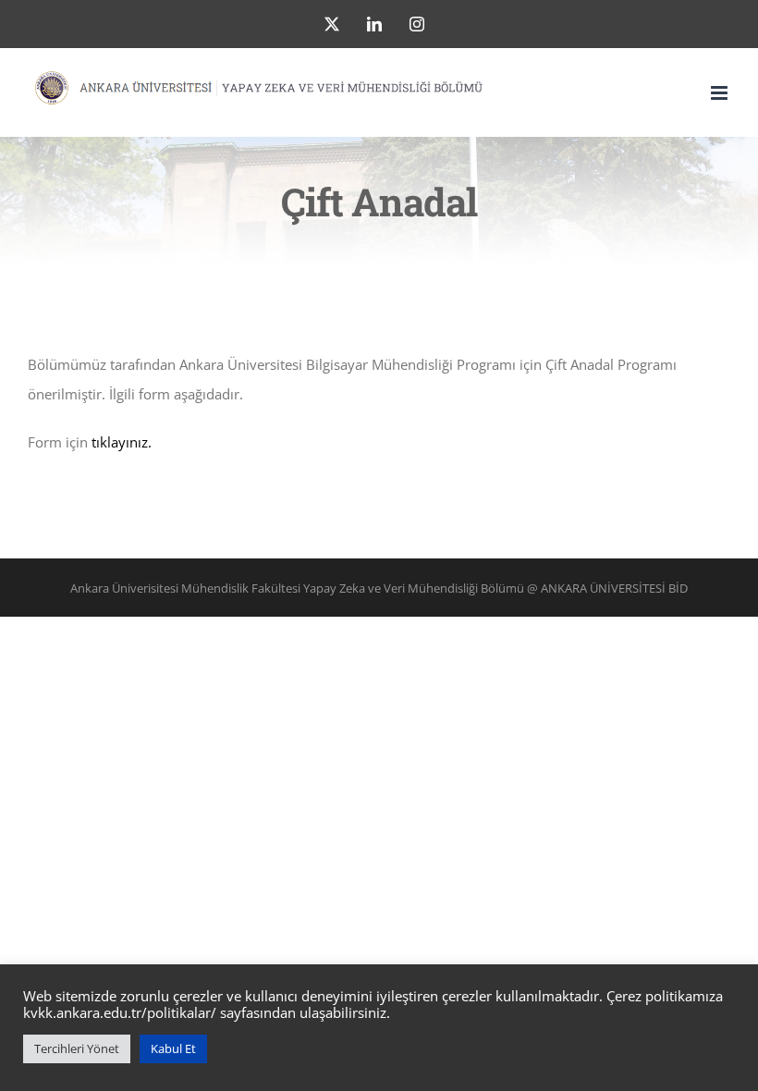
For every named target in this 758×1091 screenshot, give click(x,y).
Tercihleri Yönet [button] (76, 1048)
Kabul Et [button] (173, 1048)
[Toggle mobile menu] (720, 93)
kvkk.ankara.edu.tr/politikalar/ (119, 1012)
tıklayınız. (123, 442)
